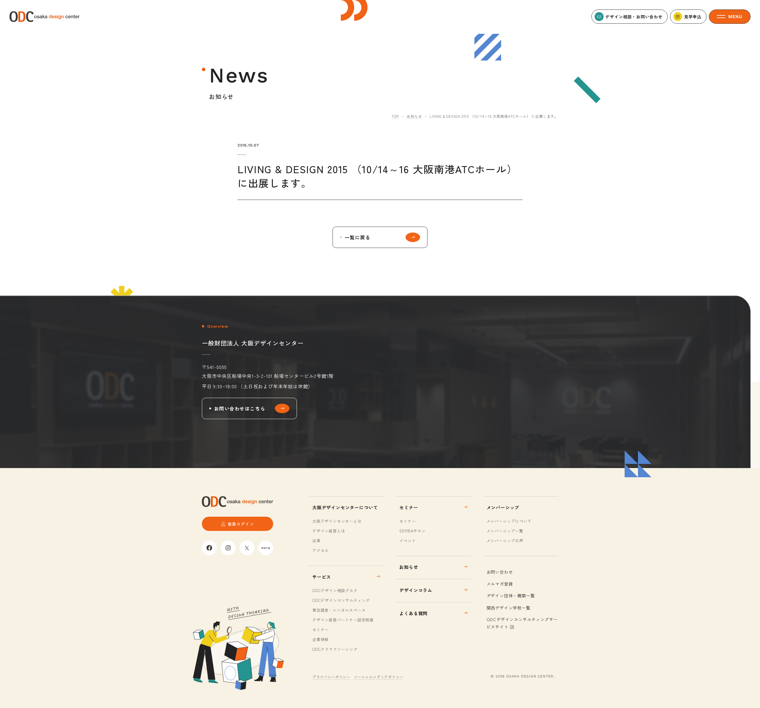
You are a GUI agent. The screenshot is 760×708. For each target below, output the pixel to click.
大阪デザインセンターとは (337, 521)
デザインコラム (415, 590)
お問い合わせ (500, 572)
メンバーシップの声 (505, 540)
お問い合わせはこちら (239, 408)
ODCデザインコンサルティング (341, 600)
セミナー (320, 629)
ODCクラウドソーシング (335, 649)
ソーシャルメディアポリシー (378, 676)
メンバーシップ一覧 (505, 531)
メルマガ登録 (500, 584)
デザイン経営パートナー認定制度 (343, 620)
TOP (395, 116)
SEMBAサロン (412, 531)
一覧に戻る (357, 237)
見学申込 (693, 17)
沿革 (316, 540)
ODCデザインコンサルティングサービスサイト (522, 623)
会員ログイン (241, 524)
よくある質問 (413, 613)
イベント (407, 540)
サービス (321, 577)
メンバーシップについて (509, 521)
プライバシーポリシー (331, 676)
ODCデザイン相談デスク (335, 590)
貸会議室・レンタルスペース (338, 610)
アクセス (320, 550)
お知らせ (414, 116)
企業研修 (320, 639)
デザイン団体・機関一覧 (511, 596)
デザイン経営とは (328, 531)
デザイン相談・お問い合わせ (633, 17)
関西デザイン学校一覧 (509, 608)
